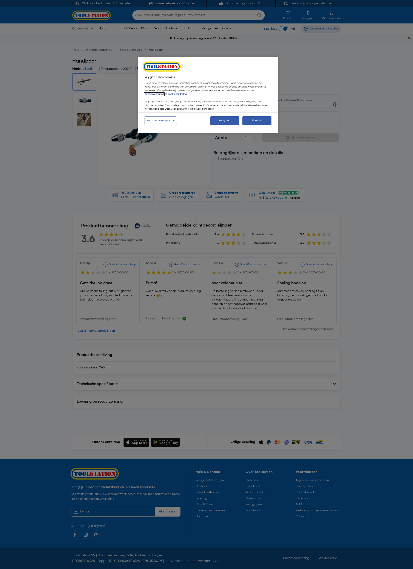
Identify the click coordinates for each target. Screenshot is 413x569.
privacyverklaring (154, 94)
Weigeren (224, 120)
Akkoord (257, 120)
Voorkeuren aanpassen (160, 120)
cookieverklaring (177, 94)
